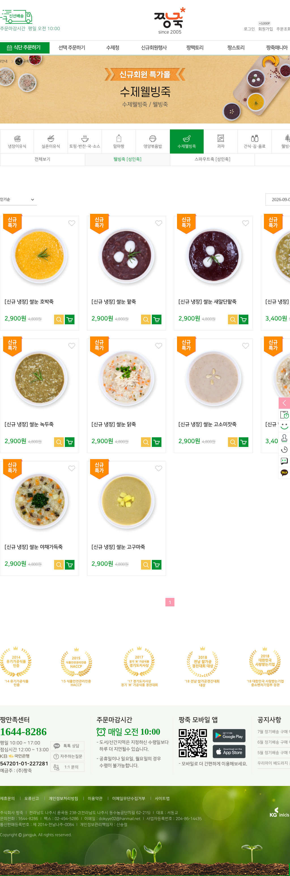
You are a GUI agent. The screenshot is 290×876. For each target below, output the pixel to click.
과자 (221, 146)
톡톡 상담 (71, 746)
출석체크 (284, 438)
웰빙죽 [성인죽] (127, 159)
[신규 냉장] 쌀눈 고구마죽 (118, 547)
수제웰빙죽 (187, 146)
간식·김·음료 (255, 146)
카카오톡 (284, 473)
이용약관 (95, 798)
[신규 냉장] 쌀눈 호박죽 (29, 302)
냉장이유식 (17, 146)
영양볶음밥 (153, 146)
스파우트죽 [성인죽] (212, 159)
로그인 (249, 29)
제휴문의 (7, 798)
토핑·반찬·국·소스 (84, 146)
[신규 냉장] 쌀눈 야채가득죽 (34, 547)
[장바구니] (69, 319)
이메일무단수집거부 (128, 798)
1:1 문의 (284, 461)
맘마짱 (118, 146)
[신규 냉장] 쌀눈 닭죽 (113, 424)
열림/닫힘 (284, 403)
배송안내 (284, 415)
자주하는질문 (71, 756)
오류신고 (31, 798)
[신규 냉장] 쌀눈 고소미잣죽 (207, 424)
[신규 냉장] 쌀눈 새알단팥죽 (207, 302)
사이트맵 (162, 798)
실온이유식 (51, 146)
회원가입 (265, 28)
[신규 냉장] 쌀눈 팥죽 (113, 302)
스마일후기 (284, 426)
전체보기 (42, 159)
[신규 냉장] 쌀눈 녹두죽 (29, 424)
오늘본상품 (284, 450)
